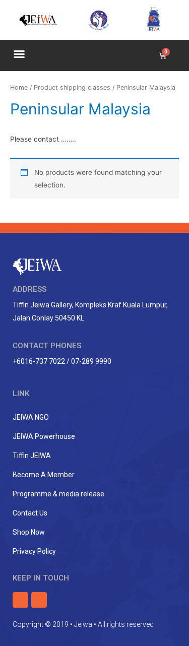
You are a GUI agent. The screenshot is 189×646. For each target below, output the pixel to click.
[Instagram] (39, 600)
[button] (19, 54)
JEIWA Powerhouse (44, 436)
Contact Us (30, 513)
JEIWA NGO (31, 417)
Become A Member (44, 475)
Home (19, 87)
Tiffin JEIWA (32, 455)
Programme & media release (58, 494)
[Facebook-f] (20, 600)
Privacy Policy (34, 551)
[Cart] (162, 55)
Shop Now (29, 532)
